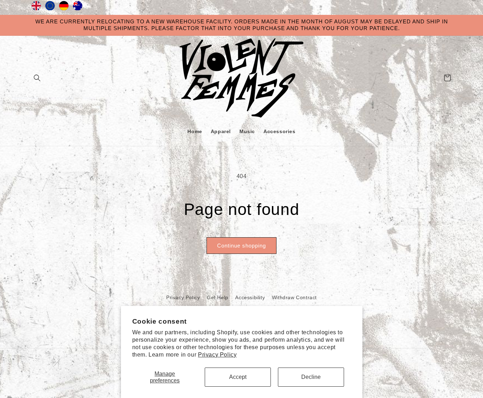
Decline (311, 377)
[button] (37, 78)
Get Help (217, 297)
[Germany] (64, 7)
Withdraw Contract (294, 297)
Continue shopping (241, 246)
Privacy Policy (217, 355)
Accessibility (250, 297)
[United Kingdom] (36, 7)
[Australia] (78, 7)
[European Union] (50, 7)
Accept (237, 377)
